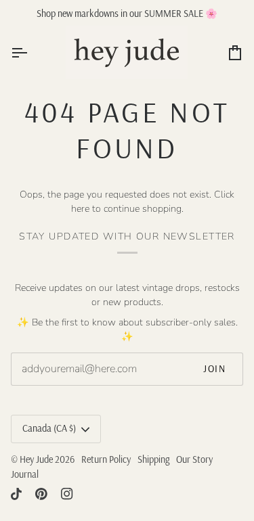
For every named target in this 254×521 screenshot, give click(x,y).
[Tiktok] (16, 494)
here (80, 208)
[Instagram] (67, 494)
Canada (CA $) (49, 428)
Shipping (153, 459)
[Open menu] (31, 52)
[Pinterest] (41, 494)
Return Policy (106, 459)
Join (214, 369)
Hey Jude (36, 459)
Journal (25, 474)
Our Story (194, 459)
